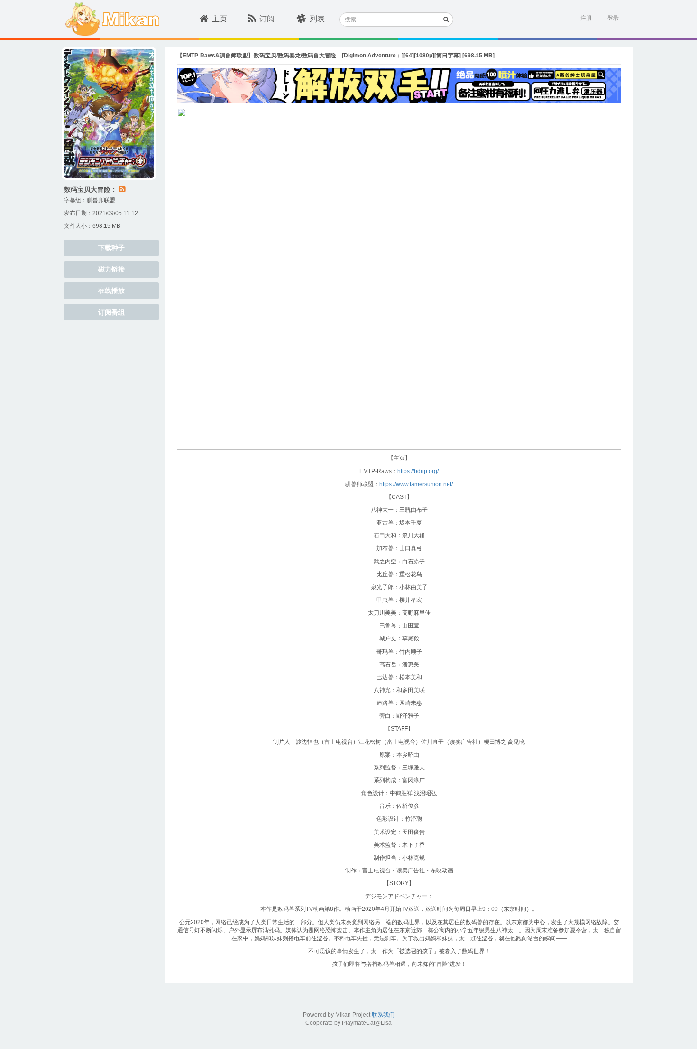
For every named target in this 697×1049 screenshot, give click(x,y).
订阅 (267, 19)
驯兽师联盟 (101, 200)
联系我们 (383, 1015)
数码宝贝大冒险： (90, 189)
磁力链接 (111, 269)
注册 (586, 18)
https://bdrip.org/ (418, 471)
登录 (613, 18)
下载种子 (111, 248)
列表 (317, 19)
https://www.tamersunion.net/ (416, 484)
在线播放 (111, 290)
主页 (219, 19)
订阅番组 (111, 312)
